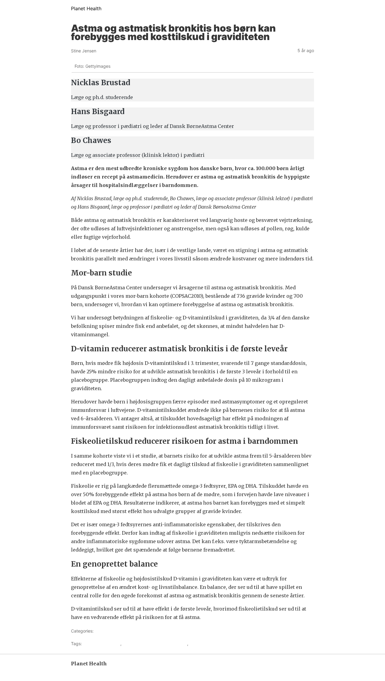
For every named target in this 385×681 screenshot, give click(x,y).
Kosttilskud (200, 643)
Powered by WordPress (92, 672)
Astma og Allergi (111, 630)
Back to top (303, 672)
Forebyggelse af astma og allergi (155, 643)
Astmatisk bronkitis (101, 643)
